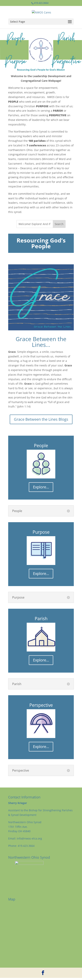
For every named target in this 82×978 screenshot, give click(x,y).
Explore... (41, 487)
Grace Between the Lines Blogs (41, 419)
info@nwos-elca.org (30, 838)
